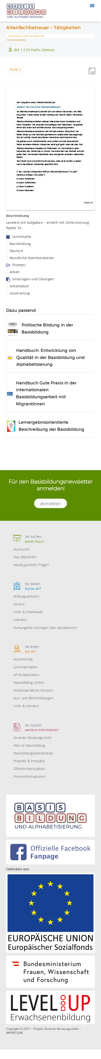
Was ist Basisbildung (29, 745)
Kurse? (32, 649)
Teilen (91, 71)
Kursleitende (23, 659)
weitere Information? (42, 727)
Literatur (20, 619)
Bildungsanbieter (26, 596)
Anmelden (50, 503)
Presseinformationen (30, 776)
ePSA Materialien (26, 674)
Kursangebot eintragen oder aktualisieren (45, 627)
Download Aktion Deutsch (33, 690)
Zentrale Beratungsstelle (32, 737)
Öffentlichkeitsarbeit (29, 768)
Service (19, 604)
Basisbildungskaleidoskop (33, 753)
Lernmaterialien (26, 667)
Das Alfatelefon (25, 557)
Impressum (14, 1033)
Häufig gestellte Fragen (31, 564)
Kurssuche (22, 549)
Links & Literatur (26, 706)
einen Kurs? (34, 538)
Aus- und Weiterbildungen (33, 698)
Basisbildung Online (29, 682)
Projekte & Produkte (29, 761)
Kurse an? (33, 586)
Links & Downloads (28, 612)
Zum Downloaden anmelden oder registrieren (25, 36)
